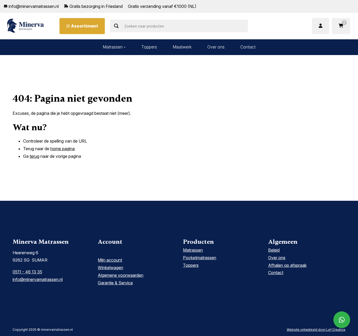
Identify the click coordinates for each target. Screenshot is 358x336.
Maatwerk (182, 47)
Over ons (216, 47)
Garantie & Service (115, 282)
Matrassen (113, 47)
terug (34, 156)
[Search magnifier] (116, 26)
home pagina (62, 148)
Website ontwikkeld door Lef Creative (316, 330)
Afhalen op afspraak (287, 265)
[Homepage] (25, 25)
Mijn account (110, 260)
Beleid (274, 250)
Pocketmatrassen (199, 257)
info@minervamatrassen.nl (38, 279)
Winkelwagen (110, 267)
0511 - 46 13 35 (27, 271)
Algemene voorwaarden (120, 275)
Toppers (149, 47)
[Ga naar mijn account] (320, 26)
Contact (248, 47)
